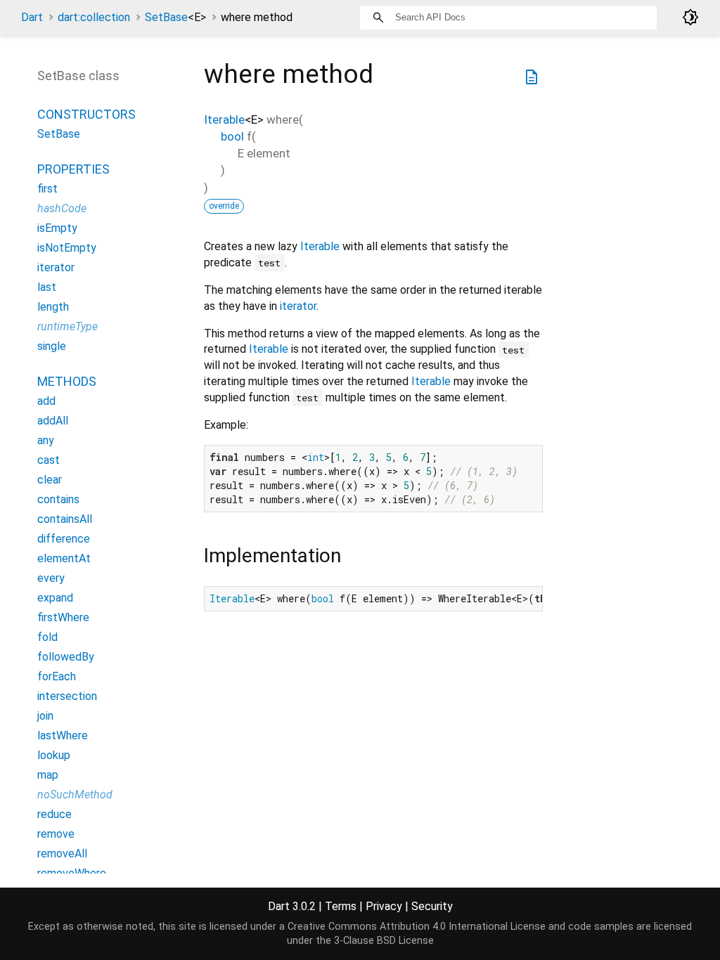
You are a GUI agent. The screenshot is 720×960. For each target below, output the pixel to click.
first (47, 188)
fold (47, 637)
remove (56, 834)
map (47, 774)
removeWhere (71, 873)
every (51, 578)
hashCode (61, 208)
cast (48, 460)
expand (55, 597)
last (46, 287)
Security (432, 906)
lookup (53, 755)
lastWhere (62, 735)
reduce (54, 814)
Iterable (224, 119)
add (46, 401)
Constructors (86, 114)
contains (58, 499)
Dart (32, 17)
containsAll (64, 519)
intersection (67, 696)
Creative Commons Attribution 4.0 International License (417, 927)
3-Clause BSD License (384, 941)
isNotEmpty (66, 247)
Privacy (384, 906)
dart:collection (94, 17)
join (45, 715)
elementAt (64, 558)
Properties (73, 169)
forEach (56, 676)
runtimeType (67, 326)
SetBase (175, 17)
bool (232, 136)
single (51, 346)
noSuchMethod (74, 794)
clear (49, 479)
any (45, 440)
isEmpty (57, 228)
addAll (52, 420)
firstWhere (63, 617)
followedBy (65, 656)
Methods (66, 381)
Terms (340, 906)
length (53, 306)
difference (63, 538)
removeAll (62, 853)
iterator (298, 306)
